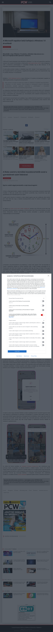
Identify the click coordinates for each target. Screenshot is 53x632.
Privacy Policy (34, 356)
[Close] (49, 276)
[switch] (42, 301)
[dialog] (26, 316)
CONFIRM (17, 351)
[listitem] (26, 298)
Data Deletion (19, 356)
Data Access (26, 356)
